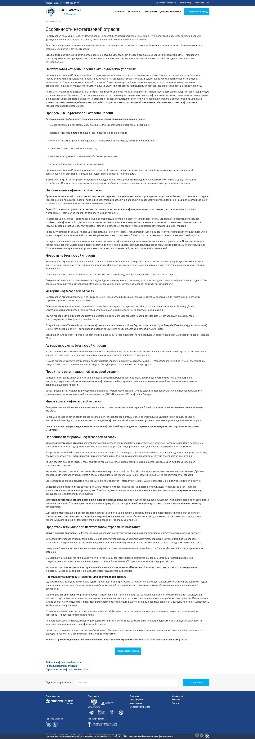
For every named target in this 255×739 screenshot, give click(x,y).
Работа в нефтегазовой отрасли (63, 662)
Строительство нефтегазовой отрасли (67, 669)
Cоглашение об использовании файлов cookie (150, 736)
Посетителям (150, 11)
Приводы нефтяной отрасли (61, 666)
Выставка (119, 11)
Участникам (134, 11)
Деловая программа (170, 11)
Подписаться (196, 682)
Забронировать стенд (197, 11)
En (208, 3)
